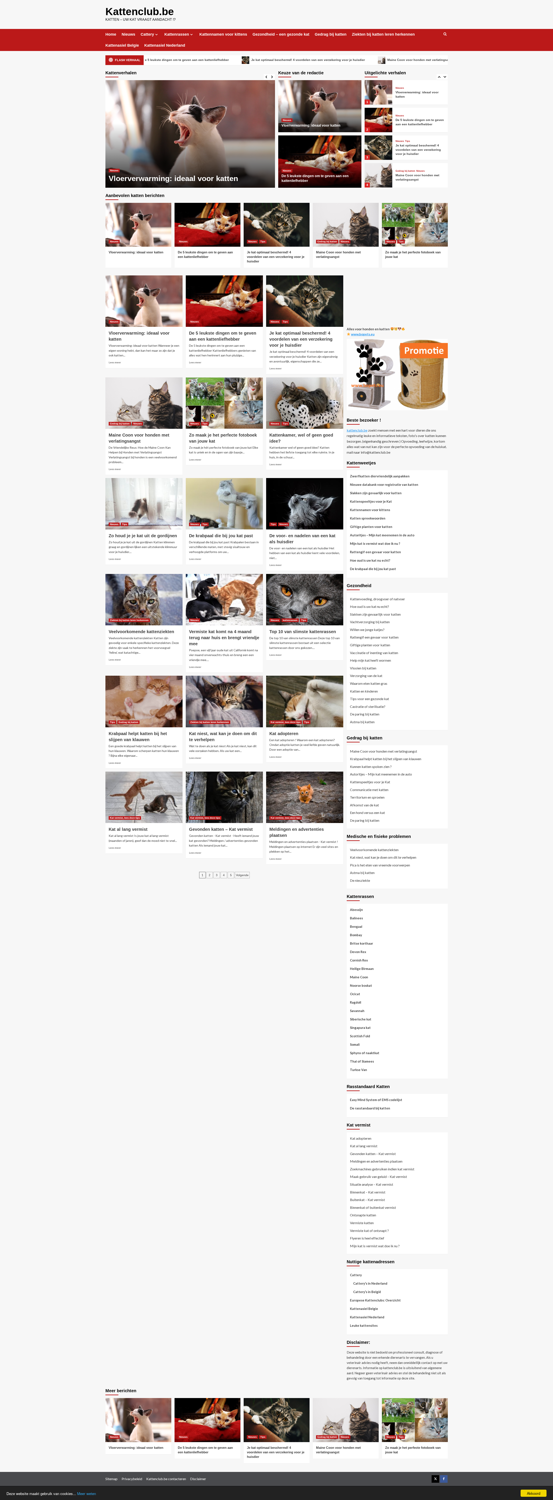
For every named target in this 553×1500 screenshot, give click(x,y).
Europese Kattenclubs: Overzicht (375, 1300)
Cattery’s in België (367, 1292)
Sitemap (111, 1479)
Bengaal (356, 926)
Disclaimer (198, 1479)
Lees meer (115, 362)
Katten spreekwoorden (367, 518)
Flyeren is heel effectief (367, 1238)
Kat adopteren (283, 733)
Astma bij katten (362, 722)
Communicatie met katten (369, 790)
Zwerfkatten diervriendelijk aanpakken (380, 476)
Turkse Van (358, 1069)
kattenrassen (290, 620)
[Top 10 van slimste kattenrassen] (304, 599)
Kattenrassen (176, 34)
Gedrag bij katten (330, 34)
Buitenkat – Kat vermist (367, 1200)
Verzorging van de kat (366, 676)
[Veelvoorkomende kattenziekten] (144, 599)
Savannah (357, 1010)
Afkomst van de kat (364, 805)
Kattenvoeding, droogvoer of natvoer (377, 599)
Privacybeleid (132, 1479)
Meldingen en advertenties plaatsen (376, 1161)
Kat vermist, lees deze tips (285, 722)
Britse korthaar (361, 943)
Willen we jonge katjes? (367, 630)
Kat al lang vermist (128, 829)
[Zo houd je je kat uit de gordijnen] (144, 503)
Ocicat (355, 994)
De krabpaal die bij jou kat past (221, 535)
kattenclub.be (357, 430)
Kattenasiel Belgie (122, 45)
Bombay (356, 935)
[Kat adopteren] (304, 701)
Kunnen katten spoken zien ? (371, 766)
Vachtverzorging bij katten (370, 622)
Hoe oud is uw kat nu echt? (370, 560)
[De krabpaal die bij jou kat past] (224, 503)
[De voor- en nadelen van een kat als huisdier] (304, 503)
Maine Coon (359, 977)
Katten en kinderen (364, 691)
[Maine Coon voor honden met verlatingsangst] (378, 147)
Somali (355, 1044)
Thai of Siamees (362, 1061)
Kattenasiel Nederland (164, 45)
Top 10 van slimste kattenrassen (302, 631)
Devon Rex (358, 951)
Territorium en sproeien (367, 797)
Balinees (356, 918)
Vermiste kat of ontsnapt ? (369, 1230)
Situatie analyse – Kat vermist (371, 1184)
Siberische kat (360, 1019)
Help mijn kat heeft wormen (370, 660)
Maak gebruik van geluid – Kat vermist (378, 1176)
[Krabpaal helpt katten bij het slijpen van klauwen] (144, 701)
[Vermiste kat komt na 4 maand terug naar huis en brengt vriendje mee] (224, 599)
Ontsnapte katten (363, 1215)
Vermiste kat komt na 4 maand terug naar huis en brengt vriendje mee (224, 637)
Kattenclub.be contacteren (166, 1479)
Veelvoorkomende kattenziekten (141, 631)
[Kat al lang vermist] (144, 797)
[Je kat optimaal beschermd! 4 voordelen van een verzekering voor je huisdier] (378, 120)
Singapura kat (360, 1027)
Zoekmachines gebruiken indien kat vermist (382, 1169)
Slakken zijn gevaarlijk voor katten (376, 493)
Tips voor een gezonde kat (369, 699)
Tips (407, 113)
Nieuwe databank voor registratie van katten (384, 484)
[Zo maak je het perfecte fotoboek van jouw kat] (378, 175)
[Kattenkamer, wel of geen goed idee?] (304, 403)
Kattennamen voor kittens (223, 34)
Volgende (242, 875)
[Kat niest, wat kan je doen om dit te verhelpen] (224, 701)
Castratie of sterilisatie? (367, 706)
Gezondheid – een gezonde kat (281, 34)
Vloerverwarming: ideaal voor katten (310, 125)
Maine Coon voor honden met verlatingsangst (335, 60)
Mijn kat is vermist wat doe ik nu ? (375, 543)
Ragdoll (355, 1002)
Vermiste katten (362, 1223)
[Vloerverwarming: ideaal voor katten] (319, 106)
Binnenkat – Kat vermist (367, 1192)
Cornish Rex (359, 960)
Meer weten (86, 1493)
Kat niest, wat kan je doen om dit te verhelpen (383, 857)
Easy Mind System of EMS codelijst (376, 1099)
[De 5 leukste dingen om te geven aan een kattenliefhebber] (190, 134)
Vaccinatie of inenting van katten (374, 653)
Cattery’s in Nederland (370, 1283)
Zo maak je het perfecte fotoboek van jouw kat (426, 60)
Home (110, 34)
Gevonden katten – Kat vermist (221, 829)
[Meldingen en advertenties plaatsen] (304, 797)
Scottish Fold (360, 1036)
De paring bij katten (364, 714)
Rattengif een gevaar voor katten (375, 552)
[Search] (445, 34)
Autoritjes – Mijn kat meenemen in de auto (382, 535)
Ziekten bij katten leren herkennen (383, 34)
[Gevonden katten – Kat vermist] (224, 797)
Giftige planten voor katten (371, 526)
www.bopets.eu (363, 334)
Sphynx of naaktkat (364, 1053)
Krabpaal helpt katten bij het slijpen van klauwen (385, 759)
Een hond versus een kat (367, 812)
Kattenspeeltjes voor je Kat (371, 501)
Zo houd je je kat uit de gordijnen (143, 535)
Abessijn (356, 909)
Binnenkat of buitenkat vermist (373, 1207)
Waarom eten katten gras (368, 683)
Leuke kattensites (364, 1325)
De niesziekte (360, 880)
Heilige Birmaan (362, 968)
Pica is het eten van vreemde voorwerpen (380, 865)
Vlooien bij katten (363, 668)
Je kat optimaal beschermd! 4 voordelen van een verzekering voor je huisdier (222, 60)
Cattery (147, 34)
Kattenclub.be (139, 11)
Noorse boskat (361, 985)
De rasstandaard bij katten (370, 1108)
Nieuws (128, 34)
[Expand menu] (156, 34)
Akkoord (533, 1493)
